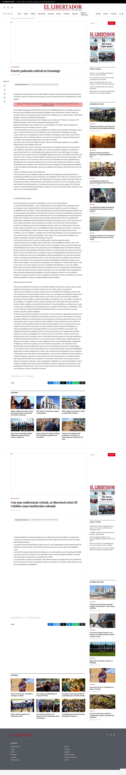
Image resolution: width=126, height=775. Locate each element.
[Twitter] (4, 89)
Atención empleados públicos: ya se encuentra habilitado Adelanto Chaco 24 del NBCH (102, 538)
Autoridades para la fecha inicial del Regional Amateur (73, 715)
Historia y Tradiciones (84, 14)
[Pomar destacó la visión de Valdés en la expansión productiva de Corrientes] (48, 424)
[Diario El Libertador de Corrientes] (63, 7)
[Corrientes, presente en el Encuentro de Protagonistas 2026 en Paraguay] (48, 705)
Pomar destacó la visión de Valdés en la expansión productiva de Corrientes (48, 435)
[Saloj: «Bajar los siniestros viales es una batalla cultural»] (73, 402)
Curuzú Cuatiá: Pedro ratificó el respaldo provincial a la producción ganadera (102, 715)
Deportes (75, 13)
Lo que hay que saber (33, 617)
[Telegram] (4, 97)
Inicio (19, 13)
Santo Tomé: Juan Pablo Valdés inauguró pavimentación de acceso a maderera (21, 435)
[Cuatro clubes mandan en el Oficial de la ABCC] (22, 705)
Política (33, 13)
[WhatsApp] (4, 101)
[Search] (120, 14)
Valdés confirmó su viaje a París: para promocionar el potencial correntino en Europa (22, 413)
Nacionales (41, 13)
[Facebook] (4, 85)
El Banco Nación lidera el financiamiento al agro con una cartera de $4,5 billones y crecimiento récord (101, 527)
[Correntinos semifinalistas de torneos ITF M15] (48, 685)
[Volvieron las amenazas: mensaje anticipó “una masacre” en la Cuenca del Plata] (102, 592)
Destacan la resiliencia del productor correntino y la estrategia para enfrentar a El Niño (72, 436)
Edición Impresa (15, 67)
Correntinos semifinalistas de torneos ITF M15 (46, 695)
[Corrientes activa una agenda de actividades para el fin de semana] (73, 685)
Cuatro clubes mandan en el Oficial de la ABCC (20, 715)
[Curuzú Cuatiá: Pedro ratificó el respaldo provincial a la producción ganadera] (102, 701)
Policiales (67, 13)
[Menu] (122, 14)
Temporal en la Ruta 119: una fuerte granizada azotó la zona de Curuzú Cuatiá (102, 237)
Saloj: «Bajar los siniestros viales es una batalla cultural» (73, 412)
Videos (26, 13)
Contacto (113, 13)
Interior (58, 13)
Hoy (24, 376)
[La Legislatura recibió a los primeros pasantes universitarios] (102, 169)
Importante (30, 376)
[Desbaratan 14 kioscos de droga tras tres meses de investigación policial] (102, 114)
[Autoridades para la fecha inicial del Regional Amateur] (73, 705)
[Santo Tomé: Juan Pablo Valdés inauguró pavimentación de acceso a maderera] (22, 424)
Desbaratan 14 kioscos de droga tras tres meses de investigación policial (102, 127)
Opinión (98, 13)
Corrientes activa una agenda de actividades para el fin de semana (73, 695)
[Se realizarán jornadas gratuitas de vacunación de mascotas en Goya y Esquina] (102, 195)
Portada (13, 18)
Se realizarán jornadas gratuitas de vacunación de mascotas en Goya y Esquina (102, 209)
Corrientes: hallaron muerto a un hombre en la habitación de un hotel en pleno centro (102, 634)
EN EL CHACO (96, 69)
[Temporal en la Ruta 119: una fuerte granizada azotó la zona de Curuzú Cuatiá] (102, 223)
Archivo (105, 13)
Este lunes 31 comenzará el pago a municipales (47, 412)
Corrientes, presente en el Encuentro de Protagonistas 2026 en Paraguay (47, 716)
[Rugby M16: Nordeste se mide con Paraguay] (102, 649)
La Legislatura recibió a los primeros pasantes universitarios (101, 182)
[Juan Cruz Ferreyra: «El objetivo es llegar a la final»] (22, 685)
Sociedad (51, 13)
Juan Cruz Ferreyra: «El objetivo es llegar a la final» (22, 695)
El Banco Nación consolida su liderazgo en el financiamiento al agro (36, 1)
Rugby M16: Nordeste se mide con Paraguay (101, 662)
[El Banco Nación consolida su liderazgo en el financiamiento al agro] (102, 141)
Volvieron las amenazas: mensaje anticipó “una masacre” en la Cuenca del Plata (102, 606)
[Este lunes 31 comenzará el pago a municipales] (48, 402)
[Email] (4, 93)
